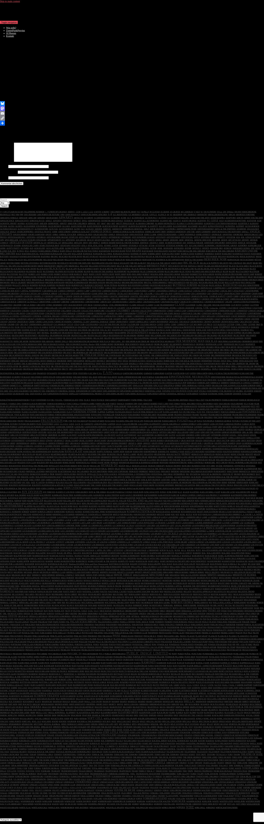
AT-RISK (17, 245)
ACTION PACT (151, 218)
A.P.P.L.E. (153, 214)
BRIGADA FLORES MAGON (118, 280)
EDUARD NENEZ (80, 377)
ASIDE (161, 243)
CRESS (247, 319)
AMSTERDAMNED (205, 229)
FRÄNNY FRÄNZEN (183, 415)
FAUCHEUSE (224, 404)
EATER (193, 373)
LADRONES (84, 517)
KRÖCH (116, 514)
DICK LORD (219, 347)
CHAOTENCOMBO (100, 296)
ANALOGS (4, 232)
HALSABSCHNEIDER (191, 449)
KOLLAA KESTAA (252, 506)
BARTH (218, 254)
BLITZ (39, 271)
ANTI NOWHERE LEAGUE (143, 237)
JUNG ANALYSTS (151, 492)
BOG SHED (137, 274)
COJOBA (223, 308)
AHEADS (43, 223)
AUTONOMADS (130, 248)
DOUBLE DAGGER (120, 363)
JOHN (38, 488)
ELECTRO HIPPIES (226, 380)
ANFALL (245, 232)
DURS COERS (237, 369)
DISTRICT (100, 361)
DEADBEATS (55, 333)
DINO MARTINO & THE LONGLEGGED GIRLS (55, 358)
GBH (220, 427)
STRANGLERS (90, 127)
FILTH (48, 409)
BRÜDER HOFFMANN (55, 282)
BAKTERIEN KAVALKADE (51, 254)
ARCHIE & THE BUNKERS (136, 240)
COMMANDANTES (195, 310)
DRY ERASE (89, 369)
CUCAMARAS (59, 324)
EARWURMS (158, 373)
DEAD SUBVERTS (219, 333)
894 (17, 214)
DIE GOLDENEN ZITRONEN (50, 352)
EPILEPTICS (168, 385)
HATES (219, 451)
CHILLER (115, 299)
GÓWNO (49, 440)
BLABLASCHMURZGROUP (216, 266)
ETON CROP (192, 391)
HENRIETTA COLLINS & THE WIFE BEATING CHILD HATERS (73, 457)
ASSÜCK (241, 243)
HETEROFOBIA (201, 457)
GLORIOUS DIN (161, 435)
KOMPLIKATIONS (141, 508)
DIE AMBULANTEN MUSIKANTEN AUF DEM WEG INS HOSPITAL (46, 350)
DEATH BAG (5, 335)
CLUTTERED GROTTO (10, 308)
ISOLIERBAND (68, 477)
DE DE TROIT (239, 335)
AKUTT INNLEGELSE (125, 223)
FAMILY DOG (15, 404)
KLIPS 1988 (124, 506)
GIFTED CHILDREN (167, 432)
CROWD (207, 322)
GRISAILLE (42, 443)
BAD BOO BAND (118, 251)
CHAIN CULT (217, 293)
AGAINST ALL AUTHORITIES (146, 221)
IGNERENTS (204, 469)
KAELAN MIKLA (207, 492)
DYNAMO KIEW (65, 373)
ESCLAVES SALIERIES (19, 391)
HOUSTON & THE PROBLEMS (35, 466)
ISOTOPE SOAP (82, 477)
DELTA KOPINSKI (141, 338)
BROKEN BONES (241, 280)
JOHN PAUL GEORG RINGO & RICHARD (162, 488)
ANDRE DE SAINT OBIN (155, 232)
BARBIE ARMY (154, 254)
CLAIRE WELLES (137, 305)
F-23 (33, 400)
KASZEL (3, 498)
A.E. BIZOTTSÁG (120, 214)
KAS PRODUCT (212, 495)
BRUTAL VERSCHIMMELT (156, 282)
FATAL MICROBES (204, 404)
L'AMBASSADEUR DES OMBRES (226, 514)
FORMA (50, 415)
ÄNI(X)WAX (67, 221)
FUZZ (38, 424)
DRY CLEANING (76, 369)
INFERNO (175, 471)
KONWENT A (5, 512)
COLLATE (76, 310)
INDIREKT (143, 471)
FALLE (192, 400)
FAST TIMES (174, 404)
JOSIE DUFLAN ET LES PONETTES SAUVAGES (235, 488)
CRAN (124, 319)
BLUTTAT (23, 274)
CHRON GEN (105, 302)
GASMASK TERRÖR (65, 427)
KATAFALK (13, 498)
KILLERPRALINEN (99, 501)
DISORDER (61, 361)
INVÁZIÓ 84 (195, 474)
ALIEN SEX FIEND (110, 226)
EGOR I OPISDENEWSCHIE (129, 377)
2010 (37, 51)
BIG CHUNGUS (235, 263)
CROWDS (216, 322)
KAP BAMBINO (151, 495)
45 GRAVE (164, 212)
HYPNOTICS (239, 466)
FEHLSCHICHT (133, 406)
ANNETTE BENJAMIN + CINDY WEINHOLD (176, 234)
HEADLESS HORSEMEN (10, 454)
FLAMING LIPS (217, 409)
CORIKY (129, 316)
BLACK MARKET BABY (88, 269)
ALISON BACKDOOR (137, 226)
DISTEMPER (78, 361)
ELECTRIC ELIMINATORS (115, 380)
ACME (123, 218)
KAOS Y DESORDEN (134, 495)
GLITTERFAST (130, 435)
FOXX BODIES (133, 415)
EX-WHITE (248, 391)
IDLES (117, 469)
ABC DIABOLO (189, 214)
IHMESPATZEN (217, 469)
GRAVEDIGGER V (172, 440)
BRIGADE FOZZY (161, 280)
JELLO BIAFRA (80, 482)
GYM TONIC (55, 449)
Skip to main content (10, 1)
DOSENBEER (76, 363)
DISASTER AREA (173, 358)
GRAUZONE (142, 440)
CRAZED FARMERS (205, 319)
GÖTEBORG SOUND (220, 435)
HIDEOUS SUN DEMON (24, 460)
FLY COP (158, 412)
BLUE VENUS (185, 271)
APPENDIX (70, 240)
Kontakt (10, 36)
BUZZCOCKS (17, 127)
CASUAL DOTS (199, 291)
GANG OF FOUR (217, 424)
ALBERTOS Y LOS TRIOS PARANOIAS (220, 223)
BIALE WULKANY (122, 263)
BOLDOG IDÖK (157, 274)
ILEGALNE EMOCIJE (234, 469)
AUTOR (153, 248)
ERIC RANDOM (82, 388)
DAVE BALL (176, 330)
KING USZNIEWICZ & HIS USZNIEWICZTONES (133, 503)
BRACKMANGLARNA (225, 277)
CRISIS (29, 127)
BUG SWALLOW (248, 282)
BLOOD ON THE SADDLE (102, 271)
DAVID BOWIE (189, 330)
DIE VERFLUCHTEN (179, 355)
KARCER (175, 495)
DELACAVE (98, 338)
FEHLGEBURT (120, 406)
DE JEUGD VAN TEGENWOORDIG (78, 338)
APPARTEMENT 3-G (56, 240)
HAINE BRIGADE (135, 449)
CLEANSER (190, 305)
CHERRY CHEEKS (93, 299)
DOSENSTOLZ (89, 363)
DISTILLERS (90, 361)
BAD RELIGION (161, 251)
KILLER (38, 500)
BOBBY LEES (34, 274)
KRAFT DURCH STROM (207, 512)
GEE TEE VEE (255, 427)
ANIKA (55, 234)
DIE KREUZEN (130, 352)
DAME (215, 327)
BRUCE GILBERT (18, 282)
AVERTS (205, 248)
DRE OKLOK (211, 366)
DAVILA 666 (201, 330)
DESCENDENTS (132, 344)
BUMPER (34, 285)
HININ (85, 460)
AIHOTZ (63, 223)
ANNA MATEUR (136, 234)
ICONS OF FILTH (93, 469)
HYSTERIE (24, 469)
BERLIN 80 (120, 260)
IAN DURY (50, 469)
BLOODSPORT (120, 271)
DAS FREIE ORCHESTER (88, 330)
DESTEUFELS (6, 347)
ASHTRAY (144, 243)
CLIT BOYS (236, 305)
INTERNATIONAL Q (127, 474)
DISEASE (15, 361)
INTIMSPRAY (179, 474)
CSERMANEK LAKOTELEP (41, 324)
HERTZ (170, 457)
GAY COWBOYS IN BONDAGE (180, 427)
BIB (132, 263)
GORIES (208, 438)
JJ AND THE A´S (257, 485)
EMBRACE (215, 383)
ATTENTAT (160, 245)
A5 (171, 214)
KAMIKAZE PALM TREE (62, 495)
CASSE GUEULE (185, 291)
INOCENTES (23, 474)
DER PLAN (211, 341)
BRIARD (92, 280)
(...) (46, 212)
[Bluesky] (132, 103)
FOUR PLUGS (121, 415)
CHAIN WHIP (257, 293)
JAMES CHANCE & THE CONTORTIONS (94, 480)
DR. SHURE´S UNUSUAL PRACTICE (34, 366)
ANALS (13, 232)
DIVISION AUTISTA (137, 361)
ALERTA (19, 226)
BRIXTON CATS (226, 280)
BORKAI (3, 277)
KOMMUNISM (123, 509)
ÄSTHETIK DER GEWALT (112, 221)
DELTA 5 (129, 338)
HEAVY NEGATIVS (145, 454)
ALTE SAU (53, 229)
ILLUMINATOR (250, 469)
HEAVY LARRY (129, 454)
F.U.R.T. (87, 400)
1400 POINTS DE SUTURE (48, 214)
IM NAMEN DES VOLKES (14, 471)
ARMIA (158, 240)
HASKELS (174, 451)
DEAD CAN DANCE (82, 333)
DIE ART (90, 350)
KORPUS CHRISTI (45, 512)
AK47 (103, 223)
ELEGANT (254, 380)
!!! (1, 212)
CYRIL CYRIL (241, 324)
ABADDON (177, 214)
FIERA (17, 409)
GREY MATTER (248, 440)
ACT (129, 218)
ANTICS (104, 237)
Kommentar (6, 161)
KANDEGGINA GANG (83, 495)
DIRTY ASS (123, 358)
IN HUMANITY (219, 471)
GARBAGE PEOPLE (232, 424)
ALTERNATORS (41, 229)
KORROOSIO (59, 512)
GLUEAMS (180, 435)
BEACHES (63, 256)
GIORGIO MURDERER (231, 432)
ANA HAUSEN (253, 229)
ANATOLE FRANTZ (42, 232)
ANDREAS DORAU (101, 231)
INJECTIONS (232, 471)
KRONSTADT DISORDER (145, 514)
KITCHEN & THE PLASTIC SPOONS (219, 503)
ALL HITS (202, 226)
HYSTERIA (250, 466)
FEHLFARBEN (105, 406)
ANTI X (197, 237)
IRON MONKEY (248, 474)
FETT (253, 406)
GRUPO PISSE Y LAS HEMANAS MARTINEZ (170, 443)
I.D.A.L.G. (41, 469)
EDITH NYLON (48, 377)
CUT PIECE (207, 324)
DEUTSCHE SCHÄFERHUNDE (97, 347)
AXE (253, 248)
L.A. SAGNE (246, 514)
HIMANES (78, 460)
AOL (243, 237)
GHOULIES (123, 432)
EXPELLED (74, 394)
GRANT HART (100, 440)
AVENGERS (179, 248)
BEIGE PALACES (15, 260)
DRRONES (38, 369)
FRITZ (257, 417)
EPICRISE (148, 385)
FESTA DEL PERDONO (240, 406)
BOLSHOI (185, 274)
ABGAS (232, 214)
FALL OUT (200, 400)
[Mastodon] (132, 108)
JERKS (224, 482)
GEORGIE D (259, 429)
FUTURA (236, 421)
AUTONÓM (117, 248)
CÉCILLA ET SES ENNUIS (128, 293)
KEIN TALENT (91, 498)
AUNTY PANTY (13, 248)
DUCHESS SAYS (160, 369)
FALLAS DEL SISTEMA (178, 400)
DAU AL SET (105, 330)
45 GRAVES (175, 212)
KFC (243, 498)
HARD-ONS (138, 451)
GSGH (238, 443)
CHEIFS (55, 299)
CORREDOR (138, 316)
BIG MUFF (247, 263)
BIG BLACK (191, 262)
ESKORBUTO (52, 391)
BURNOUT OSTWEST (93, 285)
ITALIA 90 (98, 476)
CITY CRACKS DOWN (72, 305)
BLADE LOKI (188, 269)
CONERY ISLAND (114, 313)
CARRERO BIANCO (110, 291)
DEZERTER (168, 347)
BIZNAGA (192, 266)
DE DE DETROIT (225, 335)
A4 (168, 214)
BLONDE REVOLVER (64, 271)
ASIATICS (153, 243)
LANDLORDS (234, 517)
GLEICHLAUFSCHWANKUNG (90, 435)
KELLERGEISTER (128, 498)
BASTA (247, 254)
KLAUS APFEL (39, 506)
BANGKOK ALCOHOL (102, 254)
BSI (187, 282)
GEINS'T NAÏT (95, 429)
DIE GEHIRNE (252, 350)
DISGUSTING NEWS (37, 361)
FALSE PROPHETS (213, 400)
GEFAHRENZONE (17, 429)
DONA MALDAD (246, 361)
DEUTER (60, 347)
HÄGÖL (86, 449)
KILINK (30, 501)
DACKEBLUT (84, 327)
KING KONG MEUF (29, 503)
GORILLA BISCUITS (237, 438)
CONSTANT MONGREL (211, 313)
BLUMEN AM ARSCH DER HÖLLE (207, 271)
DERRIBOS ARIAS (250, 341)
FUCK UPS (138, 421)
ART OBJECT (94, 243)
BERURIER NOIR (215, 259)
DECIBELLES (200, 335)
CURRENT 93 (183, 324)
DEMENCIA (163, 338)
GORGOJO (199, 438)
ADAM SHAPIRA (217, 218)
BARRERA (209, 254)
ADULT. (48, 221)
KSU (173, 514)
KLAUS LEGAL (53, 506)
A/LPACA (162, 214)
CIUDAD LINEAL (100, 305)
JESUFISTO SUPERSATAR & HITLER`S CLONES (52, 485)
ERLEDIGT (184, 388)
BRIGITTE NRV (211, 280)
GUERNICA (39, 446)
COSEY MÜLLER (207, 316)
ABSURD (41, 218)
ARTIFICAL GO (39, 243)
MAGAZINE (57, 127)
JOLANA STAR (187, 488)
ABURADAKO (52, 218)
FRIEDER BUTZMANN (244, 417)
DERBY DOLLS (61, 341)
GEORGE (249, 429)
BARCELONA (168, 254)
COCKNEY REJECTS (107, 308)
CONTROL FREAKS (51, 316)
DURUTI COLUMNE (252, 369)
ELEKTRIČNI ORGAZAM (22, 383)
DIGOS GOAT (23, 358)
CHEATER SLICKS (8, 299)
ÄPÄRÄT (77, 221)
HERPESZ (162, 457)
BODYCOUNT (108, 274)
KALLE (254, 492)
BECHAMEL (124, 256)
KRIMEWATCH (38, 514)
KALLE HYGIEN (7, 495)
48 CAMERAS (187, 212)
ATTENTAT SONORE (175, 245)
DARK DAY (44, 330)
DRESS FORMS (224, 366)
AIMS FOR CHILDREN (77, 223)
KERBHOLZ (181, 498)
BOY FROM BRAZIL (186, 277)
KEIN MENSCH (78, 498)
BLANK (232, 269)
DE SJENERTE (175, 344)
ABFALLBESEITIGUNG (218, 214)
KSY (177, 514)
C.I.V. (45, 288)
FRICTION (217, 417)
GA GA (118, 424)
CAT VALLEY (64, 293)
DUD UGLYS (173, 369)
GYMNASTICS (42, 449)
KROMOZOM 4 (127, 514)
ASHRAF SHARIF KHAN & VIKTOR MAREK (120, 243)
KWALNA (206, 514)
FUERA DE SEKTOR (152, 421)
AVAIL (160, 248)
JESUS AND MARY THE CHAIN (87, 485)
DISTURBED (111, 361)
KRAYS (258, 512)
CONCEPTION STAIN (35, 313)
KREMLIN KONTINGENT (11, 514)
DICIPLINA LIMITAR (185, 347)
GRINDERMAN (22, 443)
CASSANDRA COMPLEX (166, 291)
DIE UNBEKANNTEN (160, 355)
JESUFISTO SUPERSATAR (20, 485)
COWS (67, 319)
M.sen (32, 51)
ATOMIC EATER (111, 245)
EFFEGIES (102, 377)
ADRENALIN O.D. (37, 221)
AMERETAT (117, 229)
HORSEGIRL (209, 462)
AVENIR (187, 248)
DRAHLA (160, 366)
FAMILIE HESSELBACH (249, 400)
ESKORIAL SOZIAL (66, 391)
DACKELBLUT (96, 327)
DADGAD (124, 327)
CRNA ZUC (173, 322)
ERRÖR (237, 388)
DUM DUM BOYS (192, 369)
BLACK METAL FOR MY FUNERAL (115, 269)
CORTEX (168, 316)
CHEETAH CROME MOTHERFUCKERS (34, 299)
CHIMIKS (132, 299)
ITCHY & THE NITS (113, 477)
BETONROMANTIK (48, 263)
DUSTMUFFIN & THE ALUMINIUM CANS (18, 373)
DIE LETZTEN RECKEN (179, 352)
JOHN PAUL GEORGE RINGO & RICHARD (126, 488)
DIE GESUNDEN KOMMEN (25, 352)
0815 (13, 214)
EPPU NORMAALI (190, 385)
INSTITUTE (81, 474)
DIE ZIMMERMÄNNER (221, 355)
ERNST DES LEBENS (199, 388)
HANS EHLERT (89, 451)
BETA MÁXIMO (247, 260)
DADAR (116, 327)
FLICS (69, 412)
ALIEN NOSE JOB (78, 226)
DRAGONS (134, 366)
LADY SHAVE (109, 517)
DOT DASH (106, 363)
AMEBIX (98, 229)
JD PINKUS (50, 482)
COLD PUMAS (245, 308)
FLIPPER (101, 412)
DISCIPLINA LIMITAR (202, 358)
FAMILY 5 (4, 404)
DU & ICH (112, 369)
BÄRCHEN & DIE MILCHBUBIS (191, 251)
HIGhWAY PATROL (43, 460)
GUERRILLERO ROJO (90, 446)
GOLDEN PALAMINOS (89, 438)
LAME (204, 517)
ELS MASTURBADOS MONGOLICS (123, 383)
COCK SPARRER (133, 308)
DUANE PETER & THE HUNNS (130, 369)
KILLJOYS (149, 501)
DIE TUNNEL (145, 355)
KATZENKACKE (64, 498)
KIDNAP (18, 501)
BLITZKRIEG (49, 271)
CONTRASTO (26, 316)
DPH (223, 363)
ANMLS (111, 234)
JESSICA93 (253, 482)
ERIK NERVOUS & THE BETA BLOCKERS (161, 388)
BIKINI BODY (50, 266)
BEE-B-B (222, 256)
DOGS (223, 361)
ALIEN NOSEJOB (94, 226)
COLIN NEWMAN (38, 310)
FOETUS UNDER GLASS (231, 412)
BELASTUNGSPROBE (33, 260)
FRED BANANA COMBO (138, 417)
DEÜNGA (52, 347)
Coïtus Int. (214, 308)
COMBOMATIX (159, 310)
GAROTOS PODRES (8, 427)
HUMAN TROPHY (173, 466)
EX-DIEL (239, 391)
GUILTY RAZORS (114, 446)
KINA (197, 501)
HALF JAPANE (150, 449)
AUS (31, 248)
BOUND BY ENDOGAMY (104, 277)
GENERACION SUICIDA (161, 429)
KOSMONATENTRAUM (116, 512)
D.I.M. (17, 327)
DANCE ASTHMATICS (240, 327)
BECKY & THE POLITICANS (158, 256)
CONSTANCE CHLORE (191, 313)
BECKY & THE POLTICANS (183, 256)
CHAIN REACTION (232, 293)
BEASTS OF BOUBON (108, 256)
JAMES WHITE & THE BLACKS (126, 480)
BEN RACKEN (92, 260)
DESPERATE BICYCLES (234, 344)
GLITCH (119, 435)
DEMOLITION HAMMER (233, 338)
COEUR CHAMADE (185, 308)
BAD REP (173, 251)
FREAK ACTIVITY (95, 417)
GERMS (3, 432)
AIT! (98, 223)
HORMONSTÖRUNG (178, 462)
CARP (86, 291)
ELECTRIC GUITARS (152, 380)
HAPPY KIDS (118, 451)
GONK (159, 438)
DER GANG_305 (118, 341)
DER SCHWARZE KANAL (54, 344)
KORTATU (70, 512)
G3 (82, 424)
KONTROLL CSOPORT (195, 509)
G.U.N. (77, 424)
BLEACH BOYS (7, 271)
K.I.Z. (180, 492)
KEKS (101, 498)
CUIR (82, 324)
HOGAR (211, 460)
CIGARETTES (6, 305)
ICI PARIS (77, 469)
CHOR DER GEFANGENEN (179, 299)
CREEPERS (239, 319)
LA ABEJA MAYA (17, 517)
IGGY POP (194, 469)
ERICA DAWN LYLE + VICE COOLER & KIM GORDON (51, 388)
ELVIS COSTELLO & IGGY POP (172, 383)
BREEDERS (50, 280)
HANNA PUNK (58, 451)
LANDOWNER (247, 517)
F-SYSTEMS (41, 400)
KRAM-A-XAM (225, 512)
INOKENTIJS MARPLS (39, 474)
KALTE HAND (33, 495)
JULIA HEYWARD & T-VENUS (119, 492)
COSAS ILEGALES (191, 316)
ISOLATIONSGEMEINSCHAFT (48, 477)
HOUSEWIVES (15, 466)
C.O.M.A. (75, 288)
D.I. (12, 327)
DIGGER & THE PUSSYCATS (244, 355)
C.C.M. (19, 288)
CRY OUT (24, 324)
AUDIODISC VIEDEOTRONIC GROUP (220, 245)
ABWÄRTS (66, 217)
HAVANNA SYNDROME (251, 451)
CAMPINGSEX (219, 288)
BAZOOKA (45, 256)
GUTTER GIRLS (210, 446)
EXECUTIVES (6, 394)
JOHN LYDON (72, 488)
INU (187, 474)
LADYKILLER (96, 517)
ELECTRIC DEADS (80, 380)
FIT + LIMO (130, 409)
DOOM (58, 363)
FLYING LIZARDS (170, 412)
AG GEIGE (212, 220)
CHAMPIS (18, 296)
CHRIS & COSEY (222, 299)
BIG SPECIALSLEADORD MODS (23, 266)
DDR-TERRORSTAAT (27, 333)
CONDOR (89, 313)
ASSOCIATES (231, 243)
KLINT (116, 506)
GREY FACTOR (222, 440)
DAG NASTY (140, 327)
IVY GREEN (136, 477)
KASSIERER (225, 495)
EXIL (27, 394)
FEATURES (23, 406)
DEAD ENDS (96, 333)
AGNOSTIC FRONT (8, 223)
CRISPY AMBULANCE (139, 322)
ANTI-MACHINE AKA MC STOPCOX (62, 237)
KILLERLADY (69, 501)
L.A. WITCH (257, 514)
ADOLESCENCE (7, 221)
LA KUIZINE (172, 517)
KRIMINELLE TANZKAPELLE (88, 514)
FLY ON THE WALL (187, 412)
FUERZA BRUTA (169, 421)
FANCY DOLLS (73, 404)
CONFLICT (142, 313)
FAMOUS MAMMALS (56, 404)
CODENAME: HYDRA (167, 308)
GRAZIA (198, 440)
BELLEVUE (69, 260)
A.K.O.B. (145, 214)
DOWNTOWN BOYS (212, 363)
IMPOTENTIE (51, 471)
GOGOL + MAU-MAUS (239, 435)
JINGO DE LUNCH (241, 485)
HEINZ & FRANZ (222, 454)
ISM (18, 477)
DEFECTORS (5, 338)
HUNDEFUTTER (198, 466)
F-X (48, 400)
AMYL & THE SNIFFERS (225, 229)
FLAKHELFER (203, 409)
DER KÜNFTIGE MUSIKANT (162, 341)
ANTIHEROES (114, 237)
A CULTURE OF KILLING (178, 218)
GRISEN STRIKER (56, 443)
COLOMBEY (123, 310)
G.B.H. (56, 424)
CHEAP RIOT (258, 296)
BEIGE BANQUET (247, 256)
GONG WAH (151, 438)
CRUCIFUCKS (246, 322)
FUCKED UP (82, 421)
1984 (62, 214)
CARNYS (80, 291)
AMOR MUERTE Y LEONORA (163, 229)
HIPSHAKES (105, 460)
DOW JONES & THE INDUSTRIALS (154, 363)
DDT (39, 333)
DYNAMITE (52, 373)
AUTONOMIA (143, 248)
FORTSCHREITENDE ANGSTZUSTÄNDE (72, 415)
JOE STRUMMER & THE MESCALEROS (17, 488)
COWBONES (39, 319)
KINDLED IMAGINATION (227, 501)
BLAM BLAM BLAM (203, 269)
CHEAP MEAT (245, 296)
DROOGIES (17, 369)
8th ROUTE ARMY (129, 212)
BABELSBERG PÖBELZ (48, 251)
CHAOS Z (87, 296)
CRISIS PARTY (122, 322)
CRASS (182, 318)
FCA (246, 404)
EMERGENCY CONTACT (241, 383)
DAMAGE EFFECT (204, 327)
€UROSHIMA (213, 391)
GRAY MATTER (187, 440)
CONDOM (80, 313)
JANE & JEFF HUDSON (150, 480)
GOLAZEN (73, 438)
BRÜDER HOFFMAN (36, 282)
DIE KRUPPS (142, 352)
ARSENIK (216, 240)
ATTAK (151, 245)
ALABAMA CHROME (144, 223)
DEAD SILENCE (204, 333)
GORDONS (190, 438)
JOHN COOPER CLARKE (52, 488)
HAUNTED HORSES (231, 451)
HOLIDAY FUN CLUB (26, 462)
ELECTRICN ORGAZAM (172, 380)
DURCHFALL (225, 369)
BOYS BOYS (200, 277)
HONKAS (114, 462)
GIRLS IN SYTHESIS (38, 435)
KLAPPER (28, 506)
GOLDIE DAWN (123, 438)
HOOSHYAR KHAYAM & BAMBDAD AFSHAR (139, 462)
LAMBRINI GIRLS (193, 517)
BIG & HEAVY (140, 263)
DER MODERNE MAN (190, 341)
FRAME (195, 415)
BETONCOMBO (13, 263)
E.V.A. (99, 373)
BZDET (3, 288)
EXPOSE (162, 394)
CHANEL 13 (38, 296)
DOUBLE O (134, 363)
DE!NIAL (45, 333)
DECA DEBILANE (158, 335)
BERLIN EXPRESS (134, 260)
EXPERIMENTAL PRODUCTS (92, 394)
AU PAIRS (24, 248)
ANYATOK (230, 237)
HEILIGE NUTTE (173, 454)
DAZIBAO (244, 330)
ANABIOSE (241, 229)
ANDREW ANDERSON (176, 232)
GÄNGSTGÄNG (100, 424)
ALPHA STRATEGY (215, 226)
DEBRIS (140, 335)
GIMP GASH (194, 432)
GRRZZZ (147, 443)
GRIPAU (33, 443)
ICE (57, 469)
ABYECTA (78, 218)
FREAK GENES (120, 417)
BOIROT (146, 274)
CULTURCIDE (133, 324)
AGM (259, 221)
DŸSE (75, 373)
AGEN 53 (177, 221)
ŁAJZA (164, 517)
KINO (201, 503)
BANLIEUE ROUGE (121, 254)
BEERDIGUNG (232, 256)
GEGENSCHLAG (32, 429)
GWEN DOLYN (29, 449)
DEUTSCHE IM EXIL (74, 347)
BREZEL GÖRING (80, 280)
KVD (200, 514)
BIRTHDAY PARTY (157, 266)
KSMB (167, 514)
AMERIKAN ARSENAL (133, 229)
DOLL (229, 361)
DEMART (154, 338)
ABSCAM (32, 218)
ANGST (48, 234)
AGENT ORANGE (189, 221)
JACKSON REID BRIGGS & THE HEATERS (220, 477)
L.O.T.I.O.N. (5, 517)
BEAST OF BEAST (91, 256)
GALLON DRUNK (129, 424)
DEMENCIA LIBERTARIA (180, 338)
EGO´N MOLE (148, 377)
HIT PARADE (174, 460)
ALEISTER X (243, 223)
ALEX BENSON (54, 226)
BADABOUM (104, 251)
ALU (83, 229)
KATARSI (23, 498)
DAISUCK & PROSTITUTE (183, 327)
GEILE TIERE (62, 429)
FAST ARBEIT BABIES (148, 404)
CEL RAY (168, 293)
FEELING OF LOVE (74, 406)
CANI (259, 288)
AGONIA (21, 223)
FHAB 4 (10, 409)
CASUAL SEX (226, 291)
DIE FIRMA (225, 350)
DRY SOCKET (101, 369)
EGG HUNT (112, 377)
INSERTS (59, 474)
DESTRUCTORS (20, 347)
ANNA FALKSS (122, 234)
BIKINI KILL (73, 266)
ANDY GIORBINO (203, 232)
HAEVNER (95, 449)
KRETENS (27, 514)
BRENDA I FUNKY (64, 280)
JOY (19, 492)
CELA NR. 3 (149, 293)
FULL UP (192, 421)
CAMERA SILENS (182, 288)
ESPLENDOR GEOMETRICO (131, 391)
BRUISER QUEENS (97, 282)
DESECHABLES (146, 344)
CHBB (236, 296)
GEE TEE (244, 427)
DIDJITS (3, 350)
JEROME (232, 482)
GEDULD (236, 427)
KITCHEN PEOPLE (244, 503)
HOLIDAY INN (43, 462)
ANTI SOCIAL (187, 237)
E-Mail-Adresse (8, 172)
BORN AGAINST (15, 277)
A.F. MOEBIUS (134, 214)
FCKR (251, 404)
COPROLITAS (97, 316)
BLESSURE (31, 271)
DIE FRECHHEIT (237, 350)
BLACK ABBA (242, 266)
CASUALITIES (213, 291)
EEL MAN (93, 377)
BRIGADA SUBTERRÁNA (142, 280)
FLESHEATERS (59, 412)
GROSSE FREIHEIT (119, 443)
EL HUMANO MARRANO (96, 383)
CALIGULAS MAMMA (141, 288)
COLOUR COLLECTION (141, 310)
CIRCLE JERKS (29, 305)
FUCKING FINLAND (124, 421)
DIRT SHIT (112, 358)
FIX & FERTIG (158, 409)
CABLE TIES (110, 288)
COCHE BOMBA (78, 308)
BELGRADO (58, 260)
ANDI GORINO (64, 232)
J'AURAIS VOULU (154, 477)
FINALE (54, 409)
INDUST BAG (154, 471)
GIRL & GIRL (247, 432)
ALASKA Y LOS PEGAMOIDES (189, 223)
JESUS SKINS (148, 485)
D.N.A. (30, 327)
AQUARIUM (80, 240)
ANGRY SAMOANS (36, 234)
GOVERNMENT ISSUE (35, 440)
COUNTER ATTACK (255, 316)
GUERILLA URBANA (24, 446)
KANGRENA (98, 495)
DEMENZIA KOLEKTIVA (203, 338)
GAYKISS (198, 427)
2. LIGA (84, 212)
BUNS (68, 285)
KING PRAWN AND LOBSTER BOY (97, 503)
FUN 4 (199, 421)
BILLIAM (84, 266)
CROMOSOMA (196, 322)
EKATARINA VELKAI (46, 380)
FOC (203, 412)
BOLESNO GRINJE (172, 274)
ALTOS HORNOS (66, 229)
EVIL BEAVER (225, 391)
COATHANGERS (35, 308)
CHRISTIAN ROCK (8, 302)
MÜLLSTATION (73, 127)
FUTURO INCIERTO (27, 424)
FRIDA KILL (228, 417)
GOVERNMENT (18, 440)
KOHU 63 (231, 506)
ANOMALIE (216, 234)
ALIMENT (123, 226)
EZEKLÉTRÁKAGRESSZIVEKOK (14, 400)
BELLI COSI (80, 260)
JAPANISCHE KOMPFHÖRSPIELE (222, 480)
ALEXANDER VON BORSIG (35, 226)
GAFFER (111, 424)
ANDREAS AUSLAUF (80, 232)
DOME (235, 361)
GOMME (141, 438)
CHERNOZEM (78, 299)
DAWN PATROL (233, 330)
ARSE (181, 240)
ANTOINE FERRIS (208, 237)
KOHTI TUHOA (220, 506)
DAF (131, 327)
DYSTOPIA (83, 373)
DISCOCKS (218, 358)
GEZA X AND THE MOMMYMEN (88, 432)
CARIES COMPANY (66, 291)
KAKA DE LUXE (228, 492)
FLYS (198, 412)
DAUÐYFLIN (117, 330)
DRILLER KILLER (245, 366)
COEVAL (199, 308)
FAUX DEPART (237, 404)
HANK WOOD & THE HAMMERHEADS (34, 451)
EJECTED (32, 380)
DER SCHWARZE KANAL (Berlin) (80, 344)
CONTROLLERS (67, 316)
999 (21, 214)
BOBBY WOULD (61, 274)
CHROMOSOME (92, 302)
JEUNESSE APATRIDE (164, 485)
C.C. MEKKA (27, 288)
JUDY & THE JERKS (97, 492)
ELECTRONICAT (242, 380)
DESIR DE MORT (161, 344)
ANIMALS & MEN (84, 234)
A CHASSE (115, 218)
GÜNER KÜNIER (7, 446)
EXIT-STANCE (36, 394)
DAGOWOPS (151, 327)
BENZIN (103, 260)
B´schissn (11, 288)
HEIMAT (186, 454)
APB (2, 240)
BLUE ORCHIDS (172, 271)
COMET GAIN (180, 310)
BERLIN (111, 260)
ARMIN (165, 240)
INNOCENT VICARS (9, 474)
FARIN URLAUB (102, 404)
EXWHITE (237, 394)
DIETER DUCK (57, 355)
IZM (144, 477)
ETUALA (203, 391)
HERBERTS (106, 457)
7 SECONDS (115, 212)
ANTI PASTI (160, 237)
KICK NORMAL (7, 501)
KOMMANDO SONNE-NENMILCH (33, 509)
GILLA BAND (183, 432)
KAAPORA (194, 492)
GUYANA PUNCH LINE (227, 446)
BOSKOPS (41, 277)
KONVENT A (223, 509)
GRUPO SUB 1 (197, 443)
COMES (170, 310)
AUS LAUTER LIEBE (55, 248)
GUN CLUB (134, 446)
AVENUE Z (196, 248)
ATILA (84, 245)
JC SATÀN (40, 482)
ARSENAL (188, 240)
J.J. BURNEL (168, 477)
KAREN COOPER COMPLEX (192, 495)
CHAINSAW (246, 293)
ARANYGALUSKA (102, 240)
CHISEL (163, 299)
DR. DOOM (250, 363)
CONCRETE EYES (53, 313)
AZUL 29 (259, 248)
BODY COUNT (95, 274)
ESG (43, 391)
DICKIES (210, 347)
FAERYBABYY (124, 400)
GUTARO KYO (153, 446)
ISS (91, 477)
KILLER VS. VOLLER (117, 501)
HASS (181, 451)
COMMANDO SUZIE (227, 310)
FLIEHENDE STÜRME (84, 411)
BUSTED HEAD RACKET (161, 285)
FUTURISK (4, 424)
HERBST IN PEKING (120, 457)
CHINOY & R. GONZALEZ (148, 299)
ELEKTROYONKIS (60, 383)
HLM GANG (186, 460)
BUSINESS (122, 285)
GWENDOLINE (244, 446)
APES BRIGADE (11, 240)
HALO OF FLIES (175, 449)
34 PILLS (145, 212)
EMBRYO (225, 383)
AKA (108, 223)
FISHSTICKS (119, 409)
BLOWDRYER (133, 271)
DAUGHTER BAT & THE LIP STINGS (139, 330)
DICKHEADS (199, 347)
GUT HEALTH (177, 446)
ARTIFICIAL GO (54, 243)
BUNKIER (60, 285)
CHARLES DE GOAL (199, 296)
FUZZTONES (47, 424)
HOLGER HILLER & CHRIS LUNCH (247, 460)
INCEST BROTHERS (98, 471)
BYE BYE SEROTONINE (248, 285)
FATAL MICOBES (188, 404)
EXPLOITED (152, 394)
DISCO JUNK (228, 358)
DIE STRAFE (45, 355)
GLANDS (62, 435)
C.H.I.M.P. (38, 288)
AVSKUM (228, 248)
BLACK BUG (16, 269)
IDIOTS (111, 469)
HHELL (237, 457)
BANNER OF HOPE (138, 254)
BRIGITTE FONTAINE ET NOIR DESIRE (187, 280)
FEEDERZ (40, 406)
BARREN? (199, 254)
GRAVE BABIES (157, 440)
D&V (258, 324)
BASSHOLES (238, 254)
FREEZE (153, 417)
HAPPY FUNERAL (105, 451)
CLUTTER (254, 305)
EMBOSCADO (203, 383)
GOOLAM (180, 438)
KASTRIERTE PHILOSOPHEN (243, 495)
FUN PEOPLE (208, 421)
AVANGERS (168, 248)
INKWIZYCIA (244, 471)
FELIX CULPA (147, 406)
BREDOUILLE (38, 280)
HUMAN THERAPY (156, 466)
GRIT (66, 443)
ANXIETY (221, 237)
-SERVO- (71, 212)
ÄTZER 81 (128, 221)
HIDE (11, 460)
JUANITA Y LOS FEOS (65, 492)
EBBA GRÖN (202, 373)
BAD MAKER (148, 251)
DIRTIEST (103, 358)
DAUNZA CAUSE (163, 330)
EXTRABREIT (192, 394)
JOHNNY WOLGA (99, 488)
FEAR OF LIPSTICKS (9, 406)
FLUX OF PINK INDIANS (143, 412)
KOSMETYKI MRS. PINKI (94, 512)
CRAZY (217, 319)
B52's (27, 251)
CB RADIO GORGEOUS (80, 293)
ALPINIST (240, 226)
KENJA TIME (153, 498)
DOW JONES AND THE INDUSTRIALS (186, 363)
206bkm (230, 212)
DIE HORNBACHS (80, 352)
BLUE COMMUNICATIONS (152, 271)
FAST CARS (163, 404)
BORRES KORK (30, 277)
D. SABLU (44, 327)
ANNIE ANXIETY (203, 234)
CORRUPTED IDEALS (154, 316)
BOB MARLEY (75, 274)
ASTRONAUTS (6, 245)
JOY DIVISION (32, 492)
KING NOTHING (46, 503)
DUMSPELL (206, 369)
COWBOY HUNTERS (55, 319)
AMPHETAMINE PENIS (186, 229)
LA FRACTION (144, 517)
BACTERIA (93, 251)
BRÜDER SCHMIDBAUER (76, 282)
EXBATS (257, 391)
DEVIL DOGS (116, 347)
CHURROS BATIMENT (214, 302)
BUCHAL (194, 282)
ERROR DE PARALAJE (251, 388)
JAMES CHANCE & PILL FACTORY (60, 480)
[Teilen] (132, 123)
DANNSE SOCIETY (30, 330)
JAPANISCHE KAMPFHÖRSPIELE (192, 480)
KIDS (24, 501)
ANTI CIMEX (84, 237)
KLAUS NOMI (67, 506)
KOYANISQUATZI (188, 512)
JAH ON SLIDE (22, 480)
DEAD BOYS (67, 333)
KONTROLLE (212, 509)
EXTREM (203, 394)
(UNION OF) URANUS (57, 212)
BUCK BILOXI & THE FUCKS (211, 282)
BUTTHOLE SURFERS (185, 285)
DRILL (234, 366)
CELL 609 (159, 293)
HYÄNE (219, 466)
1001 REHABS (30, 214)
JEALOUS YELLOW (64, 482)
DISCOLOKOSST (242, 358)
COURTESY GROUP (25, 319)
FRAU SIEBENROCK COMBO (73, 417)
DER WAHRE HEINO (104, 344)
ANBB (54, 232)
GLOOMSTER (148, 435)
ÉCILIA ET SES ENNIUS (31, 377)
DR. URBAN (124, 366)
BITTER (183, 266)
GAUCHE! (143, 427)
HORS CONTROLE (196, 462)
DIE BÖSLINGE (126, 350)
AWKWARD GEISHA (241, 248)
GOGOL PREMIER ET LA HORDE (54, 438)
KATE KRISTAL (34, 498)
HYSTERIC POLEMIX (9, 469)
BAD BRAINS (133, 251)
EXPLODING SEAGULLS (136, 394)
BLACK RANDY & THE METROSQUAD (164, 269)
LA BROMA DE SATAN (36, 517)
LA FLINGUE (132, 517)
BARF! (177, 254)
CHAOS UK (77, 296)
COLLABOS (66, 310)
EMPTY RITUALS (42, 385)
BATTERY (4, 256)
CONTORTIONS (254, 313)
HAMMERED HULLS (222, 449)
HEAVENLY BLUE (114, 454)
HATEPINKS (210, 451)
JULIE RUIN (138, 492)
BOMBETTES (196, 274)
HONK (107, 462)
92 (202, 212)
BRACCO (211, 277)
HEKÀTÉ (249, 454)
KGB (248, 498)
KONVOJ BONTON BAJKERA (243, 509)
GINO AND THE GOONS (210, 432)
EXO (45, 394)
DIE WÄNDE (204, 355)
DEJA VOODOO (55, 338)
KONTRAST (170, 509)
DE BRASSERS (129, 335)
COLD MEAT (232, 308)
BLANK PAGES (242, 269)
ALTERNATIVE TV (25, 229)
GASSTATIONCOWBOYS (95, 427)
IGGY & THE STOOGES (137, 469)
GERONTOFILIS (14, 432)
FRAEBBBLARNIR (165, 415)
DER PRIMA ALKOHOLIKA (230, 341)
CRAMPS (117, 319)
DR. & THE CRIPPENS (235, 363)
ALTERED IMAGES (8, 229)
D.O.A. (36, 327)
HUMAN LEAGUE (139, 466)
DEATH (256, 333)
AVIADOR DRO (216, 248)
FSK (65, 420)
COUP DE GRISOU (8, 319)
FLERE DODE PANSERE (10, 412)
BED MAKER (211, 256)
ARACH (90, 240)
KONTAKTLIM (157, 509)
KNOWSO (185, 506)
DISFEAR (24, 361)
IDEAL (104, 469)
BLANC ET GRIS (220, 269)
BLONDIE (79, 271)
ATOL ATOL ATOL (95, 245)
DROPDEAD (28, 369)
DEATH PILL (43, 335)
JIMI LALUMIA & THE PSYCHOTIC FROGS (214, 485)
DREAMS (179, 366)
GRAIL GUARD (71, 440)
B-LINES (3, 251)
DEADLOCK (154, 333)
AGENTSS (201, 221)
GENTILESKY (232, 429)
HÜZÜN (122, 466)
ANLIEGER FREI (100, 234)
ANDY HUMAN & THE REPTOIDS (226, 232)
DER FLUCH (104, 341)
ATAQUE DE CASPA (30, 245)
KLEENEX (93, 506)
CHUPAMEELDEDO (151, 302)
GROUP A (132, 443)
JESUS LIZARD (135, 485)
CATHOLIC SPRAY (49, 293)
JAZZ (33, 482)
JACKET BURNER (182, 477)
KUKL (182, 514)
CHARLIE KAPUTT (217, 296)
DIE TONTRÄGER (113, 355)
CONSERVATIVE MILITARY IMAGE (164, 313)
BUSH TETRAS (110, 285)
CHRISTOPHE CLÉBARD (49, 302)
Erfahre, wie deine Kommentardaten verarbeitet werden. (85, 189)
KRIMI (49, 514)
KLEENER (83, 506)
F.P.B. (81, 400)
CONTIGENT (228, 313)
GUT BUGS (165, 446)
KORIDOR (16, 512)
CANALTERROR (249, 288)
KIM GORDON (188, 501)
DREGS (201, 366)
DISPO (70, 361)
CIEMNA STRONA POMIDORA (246, 302)
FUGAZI (182, 420)
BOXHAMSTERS (151, 277)
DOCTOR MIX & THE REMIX (188, 361)
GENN (209, 429)
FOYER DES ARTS (148, 415)
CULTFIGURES (91, 324)
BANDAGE (87, 254)
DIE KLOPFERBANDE (113, 352)
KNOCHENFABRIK (172, 506)
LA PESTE (14, 520)
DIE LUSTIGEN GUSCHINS (201, 352)
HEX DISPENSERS (217, 457)
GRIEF (12, 443)
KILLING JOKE (135, 500)
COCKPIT (121, 308)
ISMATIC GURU (28, 477)
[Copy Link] (132, 118)
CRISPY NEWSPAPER (158, 322)
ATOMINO (123, 245)
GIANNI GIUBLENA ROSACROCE (143, 432)
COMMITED (241, 310)
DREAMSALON (191, 366)
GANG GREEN (202, 424)
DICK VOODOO (244, 347)
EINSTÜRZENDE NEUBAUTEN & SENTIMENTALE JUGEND (237, 377)
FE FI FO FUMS (90, 406)
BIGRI (255, 263)
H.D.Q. (64, 449)
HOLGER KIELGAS (8, 462)
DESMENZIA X (188, 344)
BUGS (237, 282)
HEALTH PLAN (28, 454)
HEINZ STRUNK (238, 454)
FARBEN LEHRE (87, 404)
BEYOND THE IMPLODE (80, 263)
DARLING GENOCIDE (58, 330)
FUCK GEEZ (110, 421)
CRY (17, 324)
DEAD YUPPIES (234, 333)
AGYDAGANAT (32, 223)
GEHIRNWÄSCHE (48, 429)
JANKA (174, 480)
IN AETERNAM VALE (67, 471)
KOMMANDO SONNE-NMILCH (61, 509)
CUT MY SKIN (195, 324)
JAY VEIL (26, 482)
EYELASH (246, 394)
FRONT (20, 421)
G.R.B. (71, 424)
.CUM (78, 212)
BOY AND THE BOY (167, 277)
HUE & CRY (95, 466)
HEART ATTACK (43, 454)
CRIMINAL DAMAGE (99, 322)
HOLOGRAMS (56, 462)
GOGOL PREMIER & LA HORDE (25, 438)
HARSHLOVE (163, 451)
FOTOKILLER (108, 415)
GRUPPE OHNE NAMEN (224, 443)
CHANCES (28, 296)
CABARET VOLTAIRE (92, 288)
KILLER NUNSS (83, 501)
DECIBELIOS (188, 335)
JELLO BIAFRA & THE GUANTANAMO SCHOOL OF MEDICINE (164, 482)
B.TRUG (20, 251)
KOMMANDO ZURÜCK (86, 509)
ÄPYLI (84, 221)
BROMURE (5, 282)
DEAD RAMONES (188, 333)
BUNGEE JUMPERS (47, 285)
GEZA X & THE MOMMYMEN (60, 432)
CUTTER (230, 324)
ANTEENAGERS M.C (16, 237)
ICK (84, 469)
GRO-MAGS (75, 443)
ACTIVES (162, 218)
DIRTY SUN (149, 358)
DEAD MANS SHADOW (170, 333)
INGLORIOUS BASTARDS (202, 471)
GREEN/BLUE (209, 440)
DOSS (98, 363)
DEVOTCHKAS (155, 347)
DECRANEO (212, 335)
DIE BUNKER (140, 350)
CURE (173, 324)
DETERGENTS (33, 347)
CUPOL (167, 324)
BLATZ (253, 269)
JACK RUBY (196, 477)
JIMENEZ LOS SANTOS (185, 485)
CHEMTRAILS (65, 299)
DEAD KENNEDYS (137, 332)
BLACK (232, 266)
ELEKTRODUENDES (43, 383)
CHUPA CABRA (135, 302)
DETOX (44, 347)
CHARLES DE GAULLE (180, 296)
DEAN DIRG (247, 333)
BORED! (258, 274)
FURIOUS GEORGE (223, 421)
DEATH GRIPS (18, 335)
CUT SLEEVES (219, 324)
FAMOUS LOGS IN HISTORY (34, 404)
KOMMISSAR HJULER (107, 509)
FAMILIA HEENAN (230, 400)
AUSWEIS (95, 248)
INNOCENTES (257, 471)
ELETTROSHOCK (77, 383)
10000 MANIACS (72, 214)
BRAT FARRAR (6, 280)
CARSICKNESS (126, 291)
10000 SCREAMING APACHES (94, 214)
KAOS (122, 495)
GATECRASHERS (130, 427)
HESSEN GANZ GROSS (184, 457)
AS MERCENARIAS (173, 243)
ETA (173, 391)
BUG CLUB (230, 282)
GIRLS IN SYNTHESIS (19, 435)
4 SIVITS (97, 212)
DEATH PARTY (31, 335)
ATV (186, 245)
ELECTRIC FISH (135, 380)
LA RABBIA (59, 520)
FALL (160, 398)
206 (224, 212)
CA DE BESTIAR (124, 288)
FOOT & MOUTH (21, 415)
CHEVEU (106, 299)
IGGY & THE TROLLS (156, 469)
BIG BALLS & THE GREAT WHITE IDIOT (165, 263)
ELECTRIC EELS (96, 380)
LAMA (182, 517)
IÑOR (52, 474)
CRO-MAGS (184, 322)
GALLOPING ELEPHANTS (149, 424)
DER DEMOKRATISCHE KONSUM (84, 341)
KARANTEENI (164, 495)
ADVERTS (57, 221)
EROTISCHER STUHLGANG (221, 388)
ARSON (224, 240)
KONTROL (180, 509)
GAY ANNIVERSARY (157, 427)
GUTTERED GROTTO (192, 446)
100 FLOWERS (209, 212)
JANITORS (165, 480)
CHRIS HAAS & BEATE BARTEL (244, 299)
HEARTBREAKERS (59, 454)
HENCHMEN (40, 457)
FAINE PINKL (137, 400)
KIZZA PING (258, 503)
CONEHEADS (100, 313)
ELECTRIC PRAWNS (193, 380)
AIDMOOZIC (53, 223)
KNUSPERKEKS (197, 506)
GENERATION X (179, 429)
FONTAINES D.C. (251, 411)
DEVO (145, 347)
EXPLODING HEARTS (115, 394)
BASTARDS (256, 254)
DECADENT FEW (174, 335)
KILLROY (158, 501)
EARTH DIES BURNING (133, 373)
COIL (206, 307)
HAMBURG (207, 449)
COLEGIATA (15, 310)
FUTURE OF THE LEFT (250, 421)
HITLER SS (134, 460)
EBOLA (211, 373)
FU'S (75, 421)
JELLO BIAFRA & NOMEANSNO (122, 482)
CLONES (245, 305)
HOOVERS (164, 462)
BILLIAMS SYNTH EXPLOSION (102, 266)
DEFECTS (16, 338)
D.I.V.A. (23, 327)
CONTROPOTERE (83, 316)
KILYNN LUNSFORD (172, 501)
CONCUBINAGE (68, 313)
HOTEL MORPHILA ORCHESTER (242, 462)
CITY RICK (88, 305)
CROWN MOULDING (230, 322)
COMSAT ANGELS (256, 310)
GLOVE (172, 435)
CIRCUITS (40, 305)
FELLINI (170, 406)
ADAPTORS (231, 218)
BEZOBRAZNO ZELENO (102, 263)
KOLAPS (240, 506)
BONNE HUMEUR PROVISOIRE (229, 274)
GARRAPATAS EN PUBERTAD (31, 427)
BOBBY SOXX (47, 274)
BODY (85, 274)
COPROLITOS (110, 316)
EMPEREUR (28, 385)
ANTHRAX (41, 237)
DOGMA (216, 361)
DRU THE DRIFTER (52, 369)
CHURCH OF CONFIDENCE (192, 302)
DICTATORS (256, 347)
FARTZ (113, 404)
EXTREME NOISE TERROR (220, 394)
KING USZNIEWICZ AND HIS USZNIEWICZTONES (176, 503)
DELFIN (107, 338)
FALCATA (147, 400)
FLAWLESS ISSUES (254, 409)
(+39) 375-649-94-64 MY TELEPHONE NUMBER (23, 212)
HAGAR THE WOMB (118, 449)
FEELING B (61, 406)
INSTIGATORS (69, 474)
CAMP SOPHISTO (234, 288)
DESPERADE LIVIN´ (214, 344)
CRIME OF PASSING (63, 322)
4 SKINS (105, 212)
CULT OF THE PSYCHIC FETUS (112, 324)
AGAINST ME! (166, 221)
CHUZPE (228, 302)
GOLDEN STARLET (107, 438)
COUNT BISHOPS (238, 316)
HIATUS (244, 457)
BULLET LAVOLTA (20, 285)
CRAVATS (191, 319)
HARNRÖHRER (150, 451)
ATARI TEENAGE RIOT (49, 245)
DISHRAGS (51, 361)
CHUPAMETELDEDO (170, 302)
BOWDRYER (121, 277)
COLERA (25, 310)
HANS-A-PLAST (73, 451)
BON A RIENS (208, 274)
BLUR (225, 271)
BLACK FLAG (57, 268)
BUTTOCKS (203, 285)
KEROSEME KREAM (196, 498)
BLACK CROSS (29, 269)
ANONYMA (227, 234)
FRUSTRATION (52, 420)
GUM (125, 446)
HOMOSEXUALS (83, 462)
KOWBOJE (175, 512)
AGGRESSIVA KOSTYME (235, 221)
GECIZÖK (226, 427)
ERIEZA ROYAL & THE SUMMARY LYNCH (108, 388)
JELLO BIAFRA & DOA (97, 482)
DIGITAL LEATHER (8, 358)
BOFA (129, 274)
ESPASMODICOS (83, 391)
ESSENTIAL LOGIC (153, 391)
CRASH (148, 319)
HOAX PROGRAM (200, 460)
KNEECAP (158, 506)
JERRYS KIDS (242, 482)
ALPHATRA (230, 226)
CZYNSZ (251, 324)
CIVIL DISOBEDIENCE (119, 305)
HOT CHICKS (222, 462)
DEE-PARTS (251, 335)
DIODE (78, 358)
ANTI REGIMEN (173, 237)
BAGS (18, 254)
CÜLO (76, 324)
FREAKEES (109, 417)
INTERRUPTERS (143, 474)
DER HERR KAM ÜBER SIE (138, 341)
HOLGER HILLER (223, 460)
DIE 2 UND (12, 350)
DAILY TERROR (165, 327)
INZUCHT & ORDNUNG (211, 474)
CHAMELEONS (6, 296)
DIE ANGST (81, 350)
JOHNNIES (86, 488)
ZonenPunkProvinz (15, 30)
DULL (181, 369)
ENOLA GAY (138, 385)
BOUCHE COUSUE (84, 277)
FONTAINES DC (7, 415)
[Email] (132, 113)
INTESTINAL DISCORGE (162, 474)
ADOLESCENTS (22, 221)
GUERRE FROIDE (52, 446)
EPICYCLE (158, 385)
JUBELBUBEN (81, 492)
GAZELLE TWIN (210, 427)
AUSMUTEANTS (72, 248)
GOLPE (134, 438)
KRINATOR (107, 514)
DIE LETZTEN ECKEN (158, 352)
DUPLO (215, 369)
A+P (110, 214)
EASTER (168, 373)
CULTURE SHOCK (148, 324)
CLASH (180, 304)
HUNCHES (186, 466)
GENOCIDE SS (218, 429)
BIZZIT (200, 266)
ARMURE (174, 240)
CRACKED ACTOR (104, 319)
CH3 (209, 293)
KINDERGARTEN (207, 501)
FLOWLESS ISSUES (123, 412)
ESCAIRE (4, 391)
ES (263, 388)
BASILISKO (227, 254)
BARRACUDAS (187, 254)
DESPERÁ (200, 344)
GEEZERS (4, 429)
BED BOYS (200, 256)
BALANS (67, 254)
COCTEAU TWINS (149, 308)
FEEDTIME (50, 406)
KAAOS (186, 492)
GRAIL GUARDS (86, 440)
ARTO (85, 243)
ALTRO (77, 229)
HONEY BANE (97, 462)
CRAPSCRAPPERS (136, 319)
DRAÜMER (170, 366)
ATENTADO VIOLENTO (70, 245)
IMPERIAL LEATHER (35, 471)
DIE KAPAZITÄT (96, 352)
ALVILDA (89, 229)
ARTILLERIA (67, 243)
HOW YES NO (83, 466)
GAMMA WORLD (188, 424)
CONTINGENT (240, 313)
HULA (128, 466)
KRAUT (250, 512)
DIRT (84, 358)
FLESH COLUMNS (30, 412)
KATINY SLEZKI (49, 498)
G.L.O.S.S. (64, 424)
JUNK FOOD (172, 492)
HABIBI (79, 449)
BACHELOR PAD (80, 251)
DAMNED (38, 127)
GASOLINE (79, 427)
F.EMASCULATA (71, 400)
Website (4, 177)
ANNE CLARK (150, 234)
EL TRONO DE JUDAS (149, 383)
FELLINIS (178, 406)
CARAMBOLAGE (49, 291)
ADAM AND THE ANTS (200, 218)
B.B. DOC (12, 251)
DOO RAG (65, 363)
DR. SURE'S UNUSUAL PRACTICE (103, 366)
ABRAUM (23, 218)
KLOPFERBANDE (138, 506)
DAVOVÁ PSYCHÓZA (216, 330)
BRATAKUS (258, 277)
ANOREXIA (238, 234)
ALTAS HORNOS (252, 226)
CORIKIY (120, 316)
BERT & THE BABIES (194, 260)
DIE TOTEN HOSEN (130, 355)
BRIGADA (101, 280)
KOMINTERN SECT (8, 509)
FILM (42, 409)
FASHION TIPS (131, 404)
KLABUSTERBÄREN (11, 506)
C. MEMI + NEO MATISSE (59, 288)
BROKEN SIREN (256, 280)
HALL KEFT (162, 449)
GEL (148, 429)
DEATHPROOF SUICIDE (60, 335)
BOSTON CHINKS (68, 277)
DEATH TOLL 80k (79, 335)
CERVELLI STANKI (181, 293)
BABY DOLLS (66, 251)
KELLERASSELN (111, 498)
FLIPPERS (110, 412)
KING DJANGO (245, 501)
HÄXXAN (104, 449)
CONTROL (37, 316)
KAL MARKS (20, 495)
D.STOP (52, 327)
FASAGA (120, 404)
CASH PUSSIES (140, 291)
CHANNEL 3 (59, 296)
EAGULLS (117, 373)
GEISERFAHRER (122, 429)
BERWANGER (233, 260)
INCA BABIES (83, 471)
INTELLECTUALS (95, 474)
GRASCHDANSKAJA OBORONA (121, 440)
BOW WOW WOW (135, 277)
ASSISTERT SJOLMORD (214, 243)
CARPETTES (95, 291)
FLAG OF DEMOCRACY (185, 409)
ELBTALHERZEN (63, 380)
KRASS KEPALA (239, 512)
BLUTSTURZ (12, 274)
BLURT (232, 271)
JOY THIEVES (49, 492)
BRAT (250, 277)
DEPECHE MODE (21, 341)
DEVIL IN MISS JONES (132, 347)
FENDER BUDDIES (206, 406)
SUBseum (11, 33)
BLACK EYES (43, 269)
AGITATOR (251, 221)
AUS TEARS (85, 248)
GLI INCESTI (109, 435)
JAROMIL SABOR (245, 480)
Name (4, 166)
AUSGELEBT (39, 248)
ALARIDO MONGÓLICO (165, 223)
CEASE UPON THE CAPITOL (103, 293)
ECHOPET (16, 377)
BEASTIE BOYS (75, 256)
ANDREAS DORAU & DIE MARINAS (128, 232)
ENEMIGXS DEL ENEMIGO (62, 385)
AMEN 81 (107, 229)
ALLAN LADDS (165, 226)
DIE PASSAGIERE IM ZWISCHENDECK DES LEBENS (237, 352)
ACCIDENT (88, 218)
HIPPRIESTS (94, 460)
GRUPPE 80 (209, 443)
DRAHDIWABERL (148, 366)
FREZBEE (208, 417)
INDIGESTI (133, 471)
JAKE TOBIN (34, 480)
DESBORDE (119, 344)
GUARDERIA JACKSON (252, 443)
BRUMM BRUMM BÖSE (132, 282)
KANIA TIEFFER (112, 495)
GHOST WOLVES (110, 432)
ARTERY (245, 240)
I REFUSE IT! (227, 474)
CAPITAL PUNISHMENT (30, 291)
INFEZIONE (185, 471)
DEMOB (217, 338)
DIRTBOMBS (92, 358)
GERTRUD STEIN (29, 432)
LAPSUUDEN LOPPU (44, 520)
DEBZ (147, 335)
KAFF (217, 492)
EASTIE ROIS (179, 373)
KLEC (75, 506)
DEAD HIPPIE (120, 333)
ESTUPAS (166, 391)
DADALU (108, 327)
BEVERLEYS (63, 263)
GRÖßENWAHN (103, 443)
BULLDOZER (6, 285)
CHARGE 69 (163, 296)
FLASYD (228, 409)
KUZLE (189, 514)
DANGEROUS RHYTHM (10, 330)
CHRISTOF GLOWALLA (27, 302)
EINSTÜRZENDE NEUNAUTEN (13, 380)
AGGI (221, 221)
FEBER (32, 406)
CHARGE (154, 296)
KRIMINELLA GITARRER (63, 514)
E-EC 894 (92, 373)
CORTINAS (177, 316)
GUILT (103, 446)
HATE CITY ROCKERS (195, 451)
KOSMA (78, 512)
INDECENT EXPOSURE (118, 471)
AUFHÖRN (242, 245)
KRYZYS (160, 514)
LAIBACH (156, 517)
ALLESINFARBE (180, 226)
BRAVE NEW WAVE (22, 280)
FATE (215, 404)
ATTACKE (143, 245)
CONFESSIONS (129, 313)
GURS (144, 446)
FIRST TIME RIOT (105, 409)
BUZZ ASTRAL (215, 285)
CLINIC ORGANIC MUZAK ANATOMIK (213, 305)
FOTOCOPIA (96, 415)
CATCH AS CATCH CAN (29, 293)
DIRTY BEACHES (135, 358)
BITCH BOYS (174, 266)
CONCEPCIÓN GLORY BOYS (12, 313)
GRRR (139, 443)
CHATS (229, 296)
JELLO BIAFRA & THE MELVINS (206, 482)
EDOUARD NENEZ (64, 377)
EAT (187, 373)
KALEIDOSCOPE (243, 492)
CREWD (3, 322)
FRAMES (204, 415)
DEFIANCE (43, 338)
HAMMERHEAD (238, 449)
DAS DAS (73, 330)
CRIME (31, 322)
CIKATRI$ (17, 305)
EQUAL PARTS (204, 385)
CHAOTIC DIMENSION (119, 296)
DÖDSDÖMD (206, 361)
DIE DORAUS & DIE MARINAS (183, 350)
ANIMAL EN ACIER (67, 234)
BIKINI (40, 266)
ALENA (11, 226)
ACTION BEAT (138, 218)
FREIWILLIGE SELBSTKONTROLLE (174, 417)
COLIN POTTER (53, 310)
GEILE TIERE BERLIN (78, 429)
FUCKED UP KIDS (96, 421)
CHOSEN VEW (207, 299)
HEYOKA (229, 457)
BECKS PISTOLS (137, 256)
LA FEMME (121, 517)
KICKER (259, 498)
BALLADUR (77, 254)
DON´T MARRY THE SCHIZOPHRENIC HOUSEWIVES (30, 363)
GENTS (241, 429)
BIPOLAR (142, 266)
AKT (113, 223)
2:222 (90, 212)
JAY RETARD (15, 482)
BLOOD (87, 271)
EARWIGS (148, 373)
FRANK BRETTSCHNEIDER (244, 415)
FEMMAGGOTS (190, 406)
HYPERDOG (228, 466)
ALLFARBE (193, 226)
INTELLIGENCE (110, 474)
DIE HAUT (67, 352)
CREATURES (227, 319)
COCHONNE (91, 308)
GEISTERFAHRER (138, 429)
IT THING (126, 477)
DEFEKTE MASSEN (29, 338)
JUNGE (163, 492)
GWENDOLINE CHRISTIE (11, 449)
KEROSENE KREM (232, 498)
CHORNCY (196, 299)
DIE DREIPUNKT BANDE (208, 350)
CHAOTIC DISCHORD (139, 296)
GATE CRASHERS (114, 427)
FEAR (256, 404)
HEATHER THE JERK (97, 454)
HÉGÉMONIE (160, 454)
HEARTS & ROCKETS (77, 454)
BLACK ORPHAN (139, 269)
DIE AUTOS (99, 350)
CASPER (151, 291)
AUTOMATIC (106, 248)
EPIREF (178, 385)
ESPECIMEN (96, 391)
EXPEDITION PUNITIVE (57, 394)
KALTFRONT (45, 495)
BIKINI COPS (62, 266)
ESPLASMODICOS (111, 391)
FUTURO (14, 424)
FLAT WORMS (238, 409)
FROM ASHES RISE (8, 421)
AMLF (146, 229)
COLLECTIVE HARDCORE (93, 310)
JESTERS (4, 485)
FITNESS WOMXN (143, 409)
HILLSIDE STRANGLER (62, 460)
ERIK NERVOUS (135, 388)
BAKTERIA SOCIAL (30, 254)
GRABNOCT (58, 440)
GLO (139, 435)
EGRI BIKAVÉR (161, 377)
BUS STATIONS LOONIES (139, 285)
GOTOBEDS (5, 440)
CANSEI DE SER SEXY (10, 291)
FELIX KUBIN (160, 406)
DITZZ (125, 361)
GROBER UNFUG (88, 443)
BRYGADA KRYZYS (177, 282)
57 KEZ (197, 212)
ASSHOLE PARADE (195, 243)
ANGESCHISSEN (20, 234)
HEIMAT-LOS (197, 454)
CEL (142, 293)
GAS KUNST (49, 427)
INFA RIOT (165, 471)
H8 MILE (71, 449)
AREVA (151, 240)
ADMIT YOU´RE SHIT (253, 218)
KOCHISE (209, 506)
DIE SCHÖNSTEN (16, 355)
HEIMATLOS (209, 454)
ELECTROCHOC (209, 380)
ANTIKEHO (126, 237)
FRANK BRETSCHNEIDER (219, 415)
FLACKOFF (170, 409)
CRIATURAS (22, 322)
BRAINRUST (241, 277)
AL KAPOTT (152, 226)
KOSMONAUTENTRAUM (141, 511)
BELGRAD (48, 260)
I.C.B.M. (33, 469)
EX (233, 391)
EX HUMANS (18, 394)
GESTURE (42, 432)
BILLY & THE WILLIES (127, 266)
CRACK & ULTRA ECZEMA (83, 319)
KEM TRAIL (141, 498)
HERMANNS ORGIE (138, 457)
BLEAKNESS (20, 271)
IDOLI (123, 469)
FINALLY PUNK (66, 409)
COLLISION (110, 310)
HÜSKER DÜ (109, 465)
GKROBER (52, 435)
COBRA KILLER (50, 308)
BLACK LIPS (71, 269)
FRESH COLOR (197, 417)
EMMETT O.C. (15, 385)
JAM (47, 127)
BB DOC (54, 256)
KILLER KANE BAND (53, 501)
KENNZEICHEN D (167, 498)
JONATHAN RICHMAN (204, 488)
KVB (195, 514)
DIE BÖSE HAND (112, 350)
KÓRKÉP (25, 512)
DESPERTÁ (250, 344)
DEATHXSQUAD (115, 335)
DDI (15, 333)
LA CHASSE (51, 517)
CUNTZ (160, 324)
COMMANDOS (210, 310)
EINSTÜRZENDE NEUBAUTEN (189, 376)
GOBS (197, 435)
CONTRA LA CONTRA (9, 316)
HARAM (128, 451)
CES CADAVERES (198, 293)
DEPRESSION (35, 341)
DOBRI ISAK (168, 361)
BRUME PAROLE (113, 282)
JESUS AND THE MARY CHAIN (115, 485)
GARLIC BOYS (248, 424)
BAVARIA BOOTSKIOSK (29, 256)
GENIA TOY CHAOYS (196, 429)
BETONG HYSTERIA (30, 263)
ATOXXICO (133, 245)
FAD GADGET (111, 400)
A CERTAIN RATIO (102, 218)
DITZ (119, 361)
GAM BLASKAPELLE (170, 424)
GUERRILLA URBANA (71, 446)
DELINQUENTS (118, 338)
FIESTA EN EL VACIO (30, 409)
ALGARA (66, 226)
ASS (184, 243)
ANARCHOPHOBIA (25, 232)
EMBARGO (192, 383)
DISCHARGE (187, 358)
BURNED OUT (77, 285)
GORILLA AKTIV (220, 438)
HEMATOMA (28, 457)
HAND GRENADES (8, 451)
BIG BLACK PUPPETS (209, 263)
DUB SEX (148, 369)
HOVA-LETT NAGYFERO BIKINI (63, 466)
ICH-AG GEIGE (66, 469)
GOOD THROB (169, 438)
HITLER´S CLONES (147, 460)
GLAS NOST (71, 435)
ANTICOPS (95, 237)
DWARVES (41, 373)
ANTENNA (31, 237)
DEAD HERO (108, 333)
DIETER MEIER (72, 355)
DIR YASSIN (160, 358)
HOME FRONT (68, 462)
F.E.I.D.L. (59, 400)
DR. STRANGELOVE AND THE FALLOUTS (69, 366)
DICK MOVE (231, 347)
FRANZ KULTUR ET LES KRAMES (45, 417)
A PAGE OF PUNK (252, 237)
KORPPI (33, 512)
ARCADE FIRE (117, 240)
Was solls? (11, 27)
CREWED (12, 322)
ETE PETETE (181, 391)
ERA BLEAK (217, 385)
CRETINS (255, 319)
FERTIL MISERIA (222, 406)
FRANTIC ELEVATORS (19, 417)
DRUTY (65, 369)
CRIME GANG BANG (44, 322)
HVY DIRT (210, 466)
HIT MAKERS (163, 460)
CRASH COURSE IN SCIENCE (165, 319)
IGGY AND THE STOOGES (178, 469)
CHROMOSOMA (77, 302)
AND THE (190, 232)
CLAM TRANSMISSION (164, 305)
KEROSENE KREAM (215, 498)
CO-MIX (24, 308)
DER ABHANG (48, 341)
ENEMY (78, 385)
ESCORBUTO (35, 391)
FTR (70, 421)
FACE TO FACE (97, 400)
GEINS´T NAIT (108, 429)
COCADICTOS (64, 308)
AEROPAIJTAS (94, 221)
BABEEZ (34, 251)
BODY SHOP (120, 274)
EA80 (108, 372)
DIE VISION (194, 355)
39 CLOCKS (154, 212)
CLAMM (149, 305)
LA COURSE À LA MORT (68, 517)
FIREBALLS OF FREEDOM (85, 409)
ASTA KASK (251, 243)
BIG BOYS (224, 263)
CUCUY (69, 324)
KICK (252, 498)
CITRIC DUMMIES (54, 305)
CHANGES (48, 296)
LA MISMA (213, 517)
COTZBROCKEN (222, 316)
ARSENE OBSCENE (202, 240)
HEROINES (153, 457)
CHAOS (69, 296)
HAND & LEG (252, 449)
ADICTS (4, 127)
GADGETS (88, 424)
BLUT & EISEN (242, 271)
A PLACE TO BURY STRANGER (33, 240)
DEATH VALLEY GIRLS (97, 335)
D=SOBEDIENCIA (69, 327)
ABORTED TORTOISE (245, 214)
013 (138, 212)
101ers (219, 212)
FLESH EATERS (45, 412)
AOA (238, 237)
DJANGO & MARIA (154, 361)
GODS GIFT (205, 435)
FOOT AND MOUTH (38, 415)
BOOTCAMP (248, 274)
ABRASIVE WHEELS (9, 218)
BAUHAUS (14, 256)
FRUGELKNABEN (32, 421)
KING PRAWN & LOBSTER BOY (67, 503)
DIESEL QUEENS (31, 355)
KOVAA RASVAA (163, 512)
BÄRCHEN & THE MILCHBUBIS (220, 251)
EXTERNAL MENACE (176, 394)
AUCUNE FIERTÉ (196, 245)
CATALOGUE (238, 291)
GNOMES (190, 435)
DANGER (255, 327)
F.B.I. (52, 400)
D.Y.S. (58, 327)
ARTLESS (78, 243)
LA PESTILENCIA (27, 520)
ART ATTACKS (234, 240)
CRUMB (11, 324)
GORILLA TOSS (253, 438)
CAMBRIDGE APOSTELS (163, 288)
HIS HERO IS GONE (120, 460)
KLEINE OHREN (105, 506)
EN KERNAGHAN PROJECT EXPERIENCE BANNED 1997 (107, 385)
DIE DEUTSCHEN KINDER (157, 350)
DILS (32, 358)
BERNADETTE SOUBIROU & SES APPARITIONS (163, 260)
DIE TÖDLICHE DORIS (92, 355)
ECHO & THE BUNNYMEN (227, 373)
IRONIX (237, 474)
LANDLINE (223, 517)
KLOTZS (150, 506)
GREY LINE (235, 440)
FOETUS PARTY (213, 412)
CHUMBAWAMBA (120, 302)
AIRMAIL (92, 223)
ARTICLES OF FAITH (21, 242)
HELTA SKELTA (15, 457)
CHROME (65, 302)
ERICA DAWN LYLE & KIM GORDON (239, 385)
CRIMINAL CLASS (81, 322)
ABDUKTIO (202, 214)
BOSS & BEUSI (53, 277)
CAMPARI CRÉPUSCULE (201, 288)
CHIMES (123, 299)
